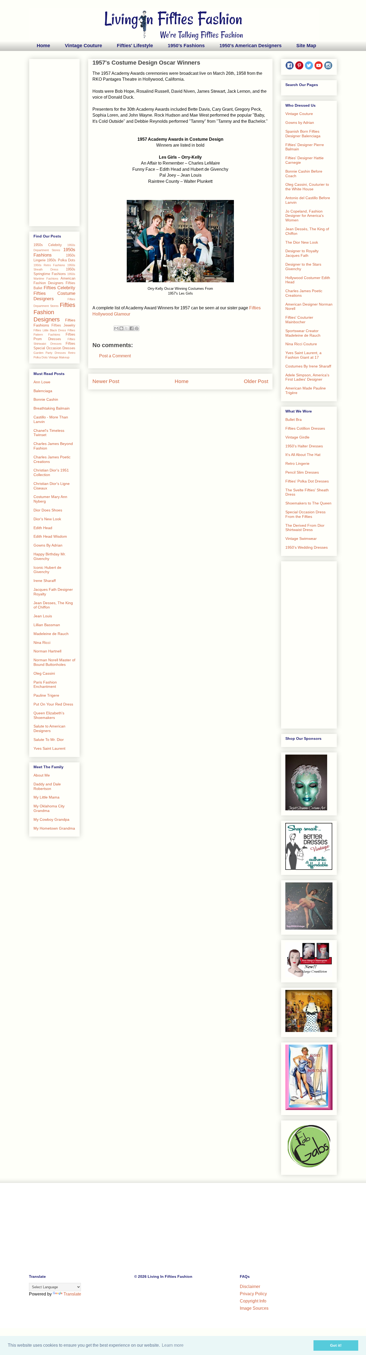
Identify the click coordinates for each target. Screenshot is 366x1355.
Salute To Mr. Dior (48, 739)
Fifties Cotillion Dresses (305, 428)
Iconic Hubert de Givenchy (47, 569)
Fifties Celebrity (60, 287)
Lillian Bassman (46, 625)
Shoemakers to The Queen (308, 503)
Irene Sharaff (44, 580)
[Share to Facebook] (131, 328)
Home (43, 45)
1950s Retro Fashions (49, 265)
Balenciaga (42, 391)
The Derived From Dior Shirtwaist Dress (304, 527)
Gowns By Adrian (47, 545)
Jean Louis (42, 616)
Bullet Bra (293, 419)
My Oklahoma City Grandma (49, 808)
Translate (72, 1294)
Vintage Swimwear (301, 538)
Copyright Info (253, 1301)
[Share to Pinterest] (136, 328)
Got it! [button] (336, 1345)
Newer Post (105, 381)
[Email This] (116, 328)
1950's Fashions (186, 45)
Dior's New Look (47, 519)
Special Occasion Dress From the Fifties (305, 514)
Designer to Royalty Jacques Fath (302, 253)
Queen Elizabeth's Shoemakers (48, 715)
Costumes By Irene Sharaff (308, 366)
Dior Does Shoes (47, 510)
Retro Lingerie (297, 463)
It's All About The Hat (302, 454)
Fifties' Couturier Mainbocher (299, 319)
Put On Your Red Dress (53, 704)
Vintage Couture (83, 45)
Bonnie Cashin (45, 399)
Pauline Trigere (46, 695)
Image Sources (254, 1308)
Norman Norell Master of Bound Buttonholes (54, 662)
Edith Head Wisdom (50, 536)
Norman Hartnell (47, 651)
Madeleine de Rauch (51, 634)
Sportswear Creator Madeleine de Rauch (302, 333)
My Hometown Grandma (54, 828)
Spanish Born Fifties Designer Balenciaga (302, 133)
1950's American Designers (250, 45)
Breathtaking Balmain (51, 408)
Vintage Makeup (58, 357)
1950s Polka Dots (61, 260)
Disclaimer (250, 1286)
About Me (41, 775)
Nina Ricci (41, 642)
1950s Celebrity (47, 245)
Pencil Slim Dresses (302, 472)
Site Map (306, 45)
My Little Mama (46, 797)
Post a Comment (115, 356)
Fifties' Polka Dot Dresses (307, 481)
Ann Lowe (41, 382)
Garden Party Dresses (49, 352)
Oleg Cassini (44, 673)
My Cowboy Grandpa (51, 819)
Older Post (256, 381)
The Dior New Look (301, 242)
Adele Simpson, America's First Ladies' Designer (307, 377)
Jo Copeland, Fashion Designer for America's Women (304, 215)
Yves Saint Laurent (49, 748)
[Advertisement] (54, 141)
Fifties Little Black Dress (49, 330)
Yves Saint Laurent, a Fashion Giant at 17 (303, 355)
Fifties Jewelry (63, 325)
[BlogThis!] (121, 328)
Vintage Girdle (297, 437)
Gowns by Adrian (299, 122)
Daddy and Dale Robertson (47, 786)
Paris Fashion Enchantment (45, 684)
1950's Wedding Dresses (306, 547)
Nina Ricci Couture (301, 344)
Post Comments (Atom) (193, 397)
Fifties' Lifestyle (135, 45)
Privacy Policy (253, 1293)
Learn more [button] (173, 1345)
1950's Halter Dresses (304, 446)
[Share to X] (126, 328)
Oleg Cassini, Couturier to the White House (307, 186)
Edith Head (42, 528)
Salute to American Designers (49, 728)
